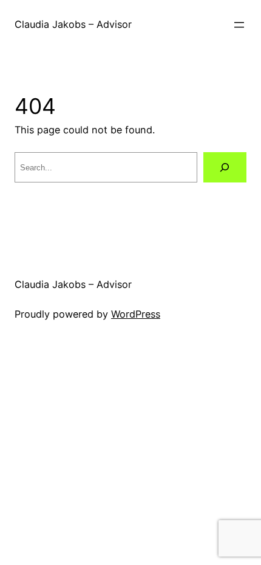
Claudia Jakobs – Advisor (73, 24)
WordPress (135, 314)
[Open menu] (239, 25)
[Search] (224, 167)
